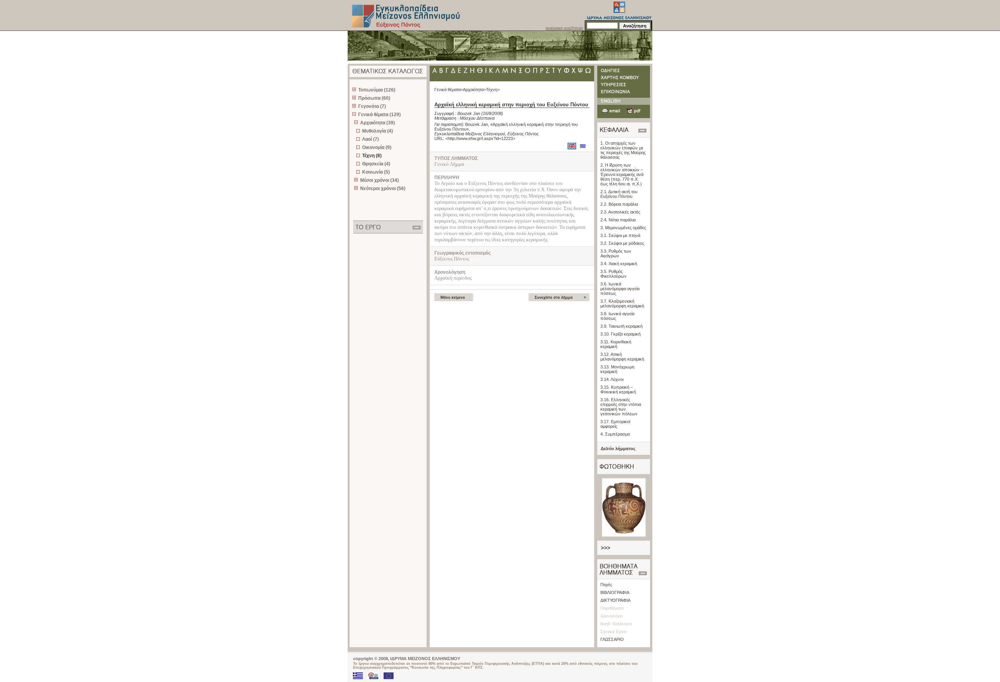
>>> (605, 548)
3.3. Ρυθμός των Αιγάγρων (615, 253)
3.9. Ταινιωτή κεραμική (621, 326)
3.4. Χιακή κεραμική (618, 263)
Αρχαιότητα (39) (377, 123)
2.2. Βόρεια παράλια (619, 204)
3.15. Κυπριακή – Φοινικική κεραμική (618, 389)
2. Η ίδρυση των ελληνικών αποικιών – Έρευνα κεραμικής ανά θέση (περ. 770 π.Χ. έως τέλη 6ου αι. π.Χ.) (621, 174)
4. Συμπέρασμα (615, 434)
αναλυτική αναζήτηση (564, 28)
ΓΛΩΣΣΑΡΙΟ (612, 639)
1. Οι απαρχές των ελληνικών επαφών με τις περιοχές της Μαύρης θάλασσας (623, 150)
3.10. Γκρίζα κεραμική (620, 334)
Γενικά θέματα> (448, 89)
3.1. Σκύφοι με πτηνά (620, 235)
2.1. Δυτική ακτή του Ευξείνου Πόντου (619, 194)
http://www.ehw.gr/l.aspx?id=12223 (480, 138)
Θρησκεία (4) (376, 164)
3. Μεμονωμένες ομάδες (623, 227)
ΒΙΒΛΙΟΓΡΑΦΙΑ (614, 592)
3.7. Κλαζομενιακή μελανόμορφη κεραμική (622, 303)
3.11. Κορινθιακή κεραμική (615, 344)
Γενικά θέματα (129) (379, 114)
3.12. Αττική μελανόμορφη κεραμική (622, 356)
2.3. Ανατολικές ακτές (620, 212)
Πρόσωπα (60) (374, 98)
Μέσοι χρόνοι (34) (379, 180)
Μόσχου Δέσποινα (477, 118)
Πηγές (606, 584)
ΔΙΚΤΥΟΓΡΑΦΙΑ (615, 600)
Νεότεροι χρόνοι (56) (382, 188)
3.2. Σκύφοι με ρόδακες (622, 243)
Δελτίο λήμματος (618, 448)
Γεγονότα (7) (372, 106)
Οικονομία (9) (376, 147)
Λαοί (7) (370, 139)
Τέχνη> (493, 89)
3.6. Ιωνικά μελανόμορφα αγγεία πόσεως (619, 289)
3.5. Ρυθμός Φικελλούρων (613, 273)
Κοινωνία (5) (376, 172)
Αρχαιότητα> (474, 89)
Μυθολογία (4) (377, 131)
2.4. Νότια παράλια (618, 219)
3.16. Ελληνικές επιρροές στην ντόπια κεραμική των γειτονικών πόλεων (620, 406)
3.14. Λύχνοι (611, 379)
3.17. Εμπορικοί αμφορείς (615, 424)
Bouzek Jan (468, 113)
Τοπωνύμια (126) (376, 90)
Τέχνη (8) (372, 155)
